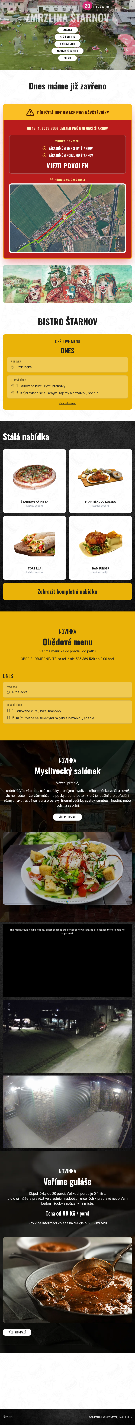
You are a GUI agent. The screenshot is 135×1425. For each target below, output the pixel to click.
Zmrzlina (67, 30)
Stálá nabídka (67, 37)
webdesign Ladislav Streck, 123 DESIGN (110, 1417)
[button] (48, 901)
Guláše (67, 58)
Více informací (67, 403)
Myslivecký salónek (67, 51)
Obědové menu (67, 44)
